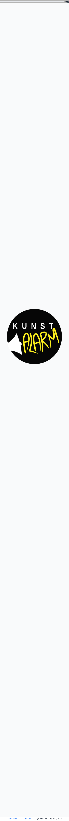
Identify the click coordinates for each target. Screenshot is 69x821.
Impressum (12, 819)
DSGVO (27, 819)
